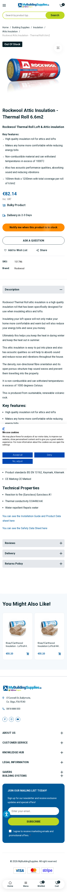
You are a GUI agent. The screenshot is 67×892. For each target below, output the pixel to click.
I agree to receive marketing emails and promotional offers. (31, 833)
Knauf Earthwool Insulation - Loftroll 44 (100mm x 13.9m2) (17, 645)
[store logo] (33, 5)
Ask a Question (33, 240)
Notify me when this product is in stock (33, 227)
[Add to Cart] (27, 653)
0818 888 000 (13, 708)
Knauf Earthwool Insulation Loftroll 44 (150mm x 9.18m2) (48, 645)
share (43, 250)
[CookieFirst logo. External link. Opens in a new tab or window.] (3, 428)
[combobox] (24, 15)
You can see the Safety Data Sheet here (24, 528)
